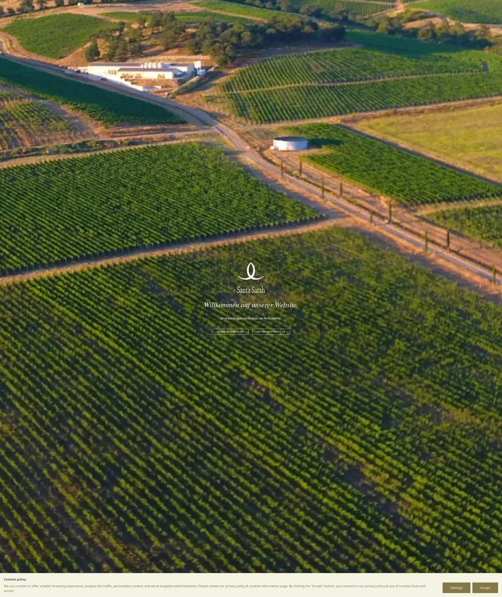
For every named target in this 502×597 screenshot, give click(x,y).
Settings (456, 588)
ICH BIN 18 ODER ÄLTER (230, 331)
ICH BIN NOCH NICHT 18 (271, 331)
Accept (485, 588)
